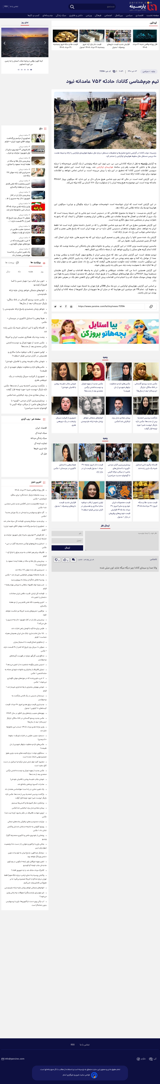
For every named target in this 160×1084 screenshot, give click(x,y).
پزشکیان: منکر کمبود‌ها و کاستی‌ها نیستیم (28, 803)
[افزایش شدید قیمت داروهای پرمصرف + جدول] (118, 36)
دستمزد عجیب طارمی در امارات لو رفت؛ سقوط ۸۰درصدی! (20, 231)
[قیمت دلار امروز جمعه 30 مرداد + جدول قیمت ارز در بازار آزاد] (92, 453)
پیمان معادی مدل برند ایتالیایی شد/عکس (121, 419)
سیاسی (129, 15)
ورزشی (89, 15)
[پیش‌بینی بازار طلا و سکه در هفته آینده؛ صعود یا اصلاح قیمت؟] (38, 161)
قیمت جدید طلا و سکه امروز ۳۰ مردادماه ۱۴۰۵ (147, 504)
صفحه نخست (153, 15)
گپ (155, 1059)
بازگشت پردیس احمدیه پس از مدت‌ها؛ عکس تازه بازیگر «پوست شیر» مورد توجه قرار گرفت (146, 423)
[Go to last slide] (4, 43)
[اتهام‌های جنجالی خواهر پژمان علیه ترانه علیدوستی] (92, 406)
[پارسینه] (141, 6)
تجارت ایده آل (40, 443)
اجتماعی (108, 15)
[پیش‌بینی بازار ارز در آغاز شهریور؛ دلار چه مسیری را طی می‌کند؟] (38, 195)
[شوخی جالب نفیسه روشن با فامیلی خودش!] (64, 371)
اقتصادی (140, 15)
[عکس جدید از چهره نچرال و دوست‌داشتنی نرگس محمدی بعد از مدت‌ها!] (92, 371)
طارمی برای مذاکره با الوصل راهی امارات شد (27, 628)
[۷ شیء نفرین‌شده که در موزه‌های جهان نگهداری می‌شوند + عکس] (38, 241)
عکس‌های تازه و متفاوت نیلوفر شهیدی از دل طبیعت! (120, 387)
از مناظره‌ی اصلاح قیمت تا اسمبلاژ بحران (28, 642)
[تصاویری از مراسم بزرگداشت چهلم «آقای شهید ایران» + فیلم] (38, 138)
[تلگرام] (60, 306)
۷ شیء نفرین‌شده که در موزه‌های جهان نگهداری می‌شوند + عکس (20, 242)
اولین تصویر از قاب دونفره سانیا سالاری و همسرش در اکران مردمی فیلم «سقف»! (92, 506)
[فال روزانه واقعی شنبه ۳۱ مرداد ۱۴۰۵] (145, 36)
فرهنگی (98, 15)
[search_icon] (72, 7)
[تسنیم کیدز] (105, 332)
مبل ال (44, 454)
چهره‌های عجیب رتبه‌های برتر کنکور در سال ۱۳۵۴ (25, 713)
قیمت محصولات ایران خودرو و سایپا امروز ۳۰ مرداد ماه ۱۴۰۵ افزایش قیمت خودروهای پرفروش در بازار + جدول (119, 510)
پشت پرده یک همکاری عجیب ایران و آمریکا (25, 337)
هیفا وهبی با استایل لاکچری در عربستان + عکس (65, 466)
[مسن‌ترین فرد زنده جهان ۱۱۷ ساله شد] (38, 172)
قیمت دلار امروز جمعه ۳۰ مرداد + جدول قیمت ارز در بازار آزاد (92, 468)
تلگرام (143, 1059)
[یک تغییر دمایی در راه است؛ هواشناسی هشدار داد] (38, 252)
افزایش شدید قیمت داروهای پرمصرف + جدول (118, 46)
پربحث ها (9, 263)
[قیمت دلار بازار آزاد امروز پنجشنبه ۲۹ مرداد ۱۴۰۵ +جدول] (92, 36)
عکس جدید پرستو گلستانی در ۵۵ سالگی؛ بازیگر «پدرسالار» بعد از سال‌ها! (146, 387)
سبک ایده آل (41, 433)
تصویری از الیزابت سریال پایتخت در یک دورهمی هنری (66, 421)
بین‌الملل (119, 15)
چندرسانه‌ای (47, 15)
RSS (6, 6)
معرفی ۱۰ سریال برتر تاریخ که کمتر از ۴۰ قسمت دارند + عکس (18, 219)
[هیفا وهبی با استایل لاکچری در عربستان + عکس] (64, 453)
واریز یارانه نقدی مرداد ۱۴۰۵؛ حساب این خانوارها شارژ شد (18, 208)
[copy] (151, 306)
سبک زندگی (61, 15)
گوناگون (153, 23)
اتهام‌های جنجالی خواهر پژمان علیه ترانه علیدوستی (92, 419)
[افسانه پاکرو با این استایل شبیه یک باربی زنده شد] (146, 453)
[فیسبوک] (66, 306)
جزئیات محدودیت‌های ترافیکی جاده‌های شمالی (26, 821)
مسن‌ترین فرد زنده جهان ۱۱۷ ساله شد (18, 174)
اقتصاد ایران (41, 428)
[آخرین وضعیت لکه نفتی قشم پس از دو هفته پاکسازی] (38, 184)
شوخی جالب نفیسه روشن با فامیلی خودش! (65, 385)
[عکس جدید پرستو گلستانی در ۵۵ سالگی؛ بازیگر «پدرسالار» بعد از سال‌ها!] (146, 371)
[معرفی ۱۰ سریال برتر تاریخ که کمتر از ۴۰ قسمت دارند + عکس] (38, 218)
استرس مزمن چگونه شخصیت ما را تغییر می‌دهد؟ (25, 664)
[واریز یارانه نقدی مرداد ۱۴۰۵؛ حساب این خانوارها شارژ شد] (38, 207)
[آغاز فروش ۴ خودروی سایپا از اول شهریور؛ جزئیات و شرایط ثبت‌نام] (38, 150)
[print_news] (71, 306)
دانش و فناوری (76, 15)
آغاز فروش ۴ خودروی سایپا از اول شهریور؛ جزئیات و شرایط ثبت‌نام (17, 151)
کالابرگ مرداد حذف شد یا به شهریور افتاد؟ (27, 870)
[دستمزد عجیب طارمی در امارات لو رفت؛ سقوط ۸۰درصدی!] (38, 229)
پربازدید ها (36, 262)
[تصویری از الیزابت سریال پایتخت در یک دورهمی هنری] (64, 406)
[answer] (73, 560)
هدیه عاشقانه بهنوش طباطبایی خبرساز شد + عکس (24, 574)
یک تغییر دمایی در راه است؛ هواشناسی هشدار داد (18, 254)
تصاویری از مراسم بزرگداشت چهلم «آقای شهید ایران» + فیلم (17, 140)
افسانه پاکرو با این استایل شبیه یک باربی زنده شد (146, 466)
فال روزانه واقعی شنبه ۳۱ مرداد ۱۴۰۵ (145, 46)
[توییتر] (55, 306)
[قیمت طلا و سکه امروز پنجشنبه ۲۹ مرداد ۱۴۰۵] (65, 36)
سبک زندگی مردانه (39, 438)
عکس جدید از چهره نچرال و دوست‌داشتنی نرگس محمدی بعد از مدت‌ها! (92, 387)
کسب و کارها (34, 15)
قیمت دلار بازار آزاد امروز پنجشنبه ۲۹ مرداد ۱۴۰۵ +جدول (92, 46)
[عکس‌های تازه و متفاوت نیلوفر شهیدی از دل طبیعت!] (119, 371)
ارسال (67, 548)
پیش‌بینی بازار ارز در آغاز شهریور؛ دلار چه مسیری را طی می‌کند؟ (18, 197)
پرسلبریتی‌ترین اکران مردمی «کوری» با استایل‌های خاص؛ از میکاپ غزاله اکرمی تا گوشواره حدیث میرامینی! (119, 470)
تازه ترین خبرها (40, 448)
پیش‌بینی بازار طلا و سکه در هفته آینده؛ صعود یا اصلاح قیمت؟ (18, 163)
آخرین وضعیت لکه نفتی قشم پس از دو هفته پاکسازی (18, 185)
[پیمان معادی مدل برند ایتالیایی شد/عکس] (119, 406)
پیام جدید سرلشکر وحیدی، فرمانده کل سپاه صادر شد (23, 521)
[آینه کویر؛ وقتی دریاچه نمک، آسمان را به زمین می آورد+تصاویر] (24, 42)
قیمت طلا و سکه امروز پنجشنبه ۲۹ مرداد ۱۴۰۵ (65, 46)
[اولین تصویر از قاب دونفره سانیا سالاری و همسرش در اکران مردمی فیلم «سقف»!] (92, 490)
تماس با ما (14, 6)
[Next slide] (45, 43)
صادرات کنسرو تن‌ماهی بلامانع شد (31, 784)
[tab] (31, 69)
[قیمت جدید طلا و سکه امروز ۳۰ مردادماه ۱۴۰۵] (146, 490)
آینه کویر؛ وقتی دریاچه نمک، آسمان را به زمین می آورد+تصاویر (24, 63)
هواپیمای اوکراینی (105, 167)
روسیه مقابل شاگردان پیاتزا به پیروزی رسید (27, 579)
